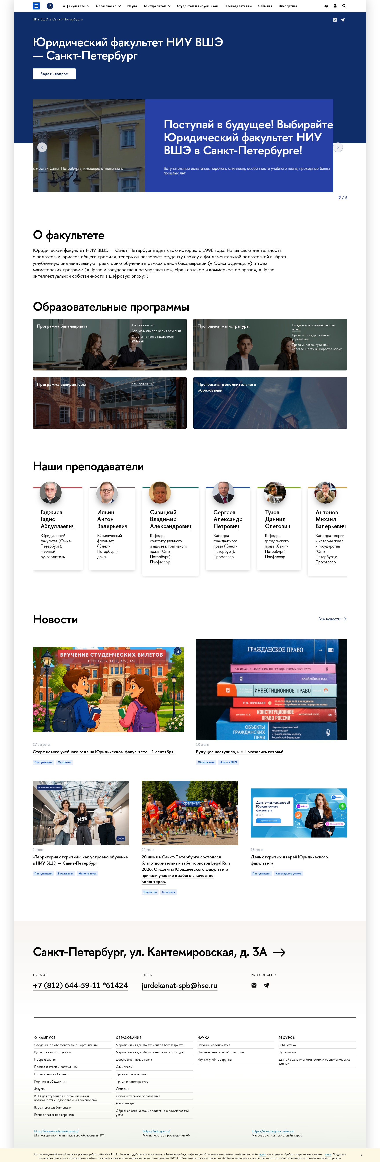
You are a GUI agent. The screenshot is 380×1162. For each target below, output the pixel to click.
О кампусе (45, 1038)
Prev (42, 147)
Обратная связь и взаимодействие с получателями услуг (152, 1113)
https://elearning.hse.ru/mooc (273, 1131)
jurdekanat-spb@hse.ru (179, 985)
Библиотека (287, 1045)
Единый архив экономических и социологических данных (314, 1061)
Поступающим (44, 762)
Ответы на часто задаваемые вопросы (153, 338)
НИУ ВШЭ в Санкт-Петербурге (58, 19)
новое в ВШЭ (228, 762)
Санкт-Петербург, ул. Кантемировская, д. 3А (150, 951)
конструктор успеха (288, 873)
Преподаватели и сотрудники (56, 1067)
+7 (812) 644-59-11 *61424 (80, 985)
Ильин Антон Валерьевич (112, 519)
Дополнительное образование (138, 1096)
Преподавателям (238, 6)
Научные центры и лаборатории (220, 1052)
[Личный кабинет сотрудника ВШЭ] (335, 6)
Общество (150, 892)
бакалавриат (65, 873)
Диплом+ (123, 1089)
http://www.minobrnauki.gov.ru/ (56, 1131)
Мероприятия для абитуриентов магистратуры (150, 1052)
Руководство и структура (52, 1052)
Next (338, 147)
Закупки (40, 1089)
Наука (132, 6)
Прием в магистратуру (132, 1081)
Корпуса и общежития (50, 1081)
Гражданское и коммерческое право (313, 327)
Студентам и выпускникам (197, 6)
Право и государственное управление (311, 337)
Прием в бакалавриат (131, 1074)
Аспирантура (125, 1103)
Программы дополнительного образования (227, 387)
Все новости (329, 619)
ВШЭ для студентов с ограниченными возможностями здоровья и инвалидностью (65, 1098)
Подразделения (45, 1059)
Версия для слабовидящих (52, 1107)
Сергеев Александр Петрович (228, 519)
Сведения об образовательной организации (66, 1045)
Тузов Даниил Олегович (277, 519)
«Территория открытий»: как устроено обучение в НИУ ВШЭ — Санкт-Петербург (80, 860)
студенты (64, 762)
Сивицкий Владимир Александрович (170, 519)
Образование (206, 762)
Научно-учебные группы (214, 1059)
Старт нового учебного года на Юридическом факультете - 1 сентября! (103, 752)
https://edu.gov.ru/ (156, 1131)
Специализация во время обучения (156, 331)
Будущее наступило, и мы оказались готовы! (239, 752)
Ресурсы (287, 1038)
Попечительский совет (51, 1074)
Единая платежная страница (54, 1115)
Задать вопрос (54, 74)
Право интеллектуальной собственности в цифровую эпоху (317, 347)
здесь (262, 1154)
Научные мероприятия (213, 1045)
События (265, 6)
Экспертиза (288, 6)
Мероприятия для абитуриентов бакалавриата (149, 1045)
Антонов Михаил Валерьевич (331, 519)
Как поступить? (143, 325)
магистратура (88, 873)
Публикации (287, 1052)
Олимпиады (124, 1067)
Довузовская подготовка (134, 1059)
